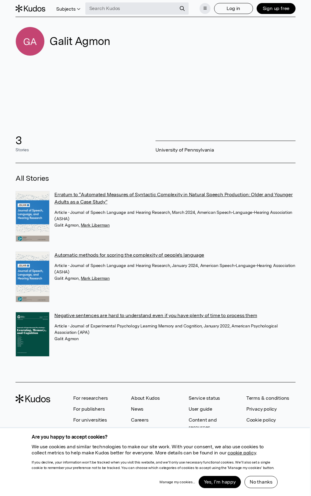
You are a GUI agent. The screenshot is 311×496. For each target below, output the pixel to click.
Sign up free (276, 8)
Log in (233, 8)
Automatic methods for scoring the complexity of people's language (129, 255)
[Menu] (205, 8)
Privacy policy (261, 409)
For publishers (88, 409)
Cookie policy (261, 420)
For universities (90, 420)
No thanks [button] (261, 482)
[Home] (30, 8)
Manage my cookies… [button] (177, 482)
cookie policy (241, 453)
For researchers (90, 398)
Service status (204, 398)
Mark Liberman (95, 225)
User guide (200, 409)
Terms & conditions (267, 398)
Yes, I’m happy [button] (220, 482)
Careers (140, 420)
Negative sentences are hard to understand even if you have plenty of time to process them (155, 315)
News (137, 409)
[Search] (182, 8)
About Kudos (145, 398)
